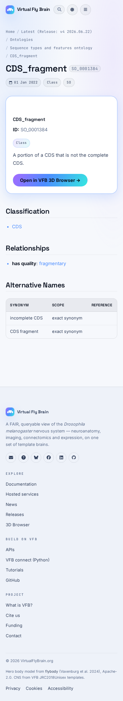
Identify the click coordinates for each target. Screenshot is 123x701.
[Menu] (85, 9)
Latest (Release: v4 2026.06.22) (56, 31)
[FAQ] (23, 457)
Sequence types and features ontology (51, 47)
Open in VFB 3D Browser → (50, 180)
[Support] (11, 457)
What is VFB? (19, 605)
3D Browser (18, 524)
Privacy (13, 688)
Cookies (34, 688)
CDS (17, 226)
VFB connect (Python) (27, 560)
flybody (51, 671)
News (11, 504)
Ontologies (21, 39)
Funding (14, 625)
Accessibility (60, 688)
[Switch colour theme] (72, 9)
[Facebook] (48, 457)
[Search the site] (58, 9)
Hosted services (22, 494)
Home (10, 31)
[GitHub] (74, 457)
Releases (15, 514)
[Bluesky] (36, 457)
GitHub (13, 580)
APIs (10, 549)
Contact (13, 635)
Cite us (13, 615)
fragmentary (52, 263)
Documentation (21, 484)
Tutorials (14, 570)
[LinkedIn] (61, 457)
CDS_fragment (23, 55)
